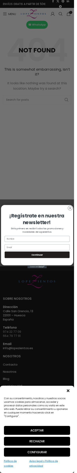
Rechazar (37, 441)
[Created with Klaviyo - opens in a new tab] (37, 266)
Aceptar (37, 430)
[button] (68, 391)
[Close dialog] (70, 208)
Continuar (37, 254)
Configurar (37, 452)
